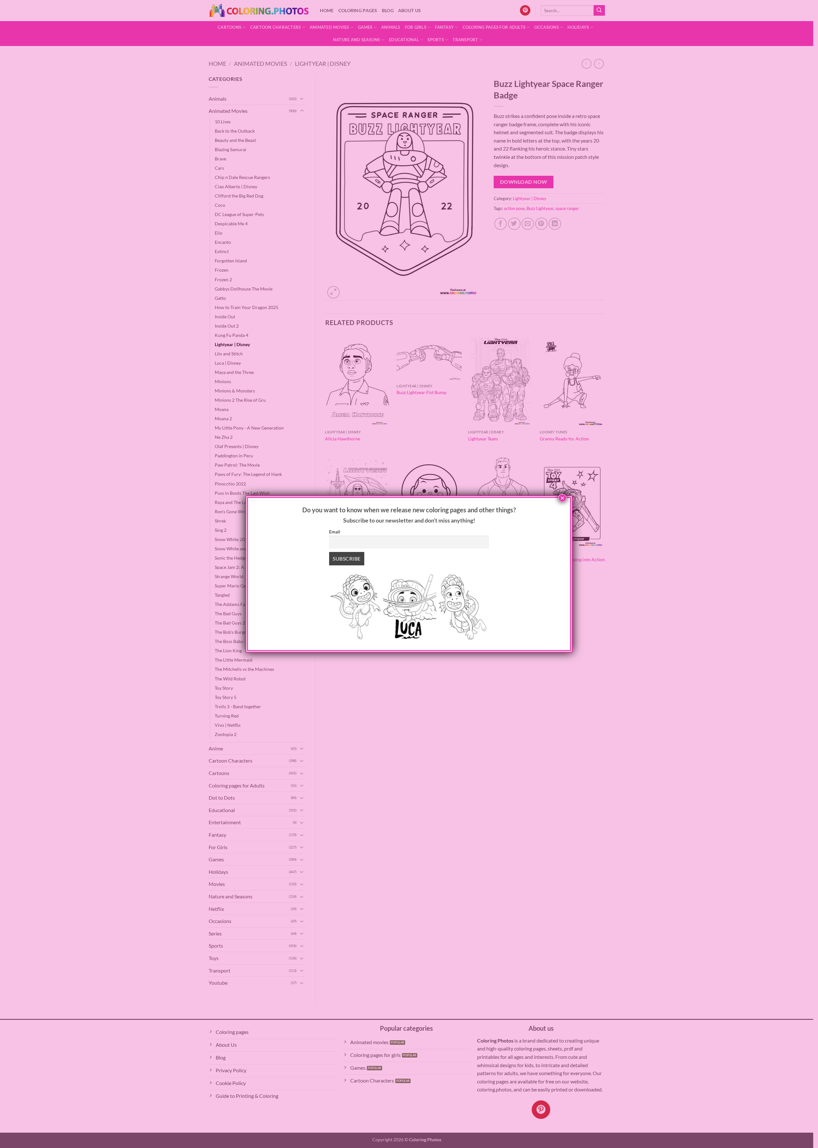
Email (334, 531)
